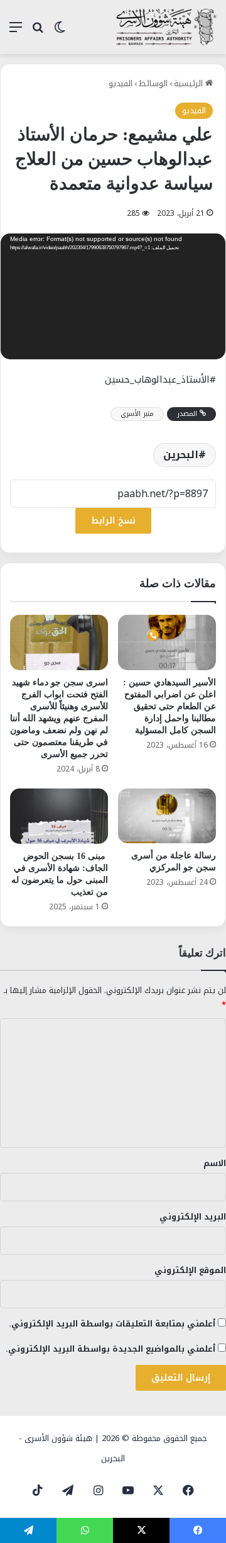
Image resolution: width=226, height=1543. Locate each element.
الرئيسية (189, 83)
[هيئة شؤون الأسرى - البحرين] (166, 27)
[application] (113, 297)
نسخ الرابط (113, 520)
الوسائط (153, 83)
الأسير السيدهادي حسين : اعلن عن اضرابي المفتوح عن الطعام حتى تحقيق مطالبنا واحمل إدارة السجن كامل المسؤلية (169, 706)
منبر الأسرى (137, 413)
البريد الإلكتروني (192, 1217)
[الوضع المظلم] (59, 32)
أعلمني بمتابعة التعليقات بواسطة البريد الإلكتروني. (112, 1324)
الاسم (214, 1163)
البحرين (180, 454)
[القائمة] (15, 32)
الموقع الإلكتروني (190, 1270)
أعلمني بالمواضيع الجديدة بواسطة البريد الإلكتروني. (110, 1349)
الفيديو (120, 83)
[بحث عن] (37, 32)
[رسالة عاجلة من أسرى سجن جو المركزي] (167, 816)
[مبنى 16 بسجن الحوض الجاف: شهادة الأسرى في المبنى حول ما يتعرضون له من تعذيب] (59, 816)
